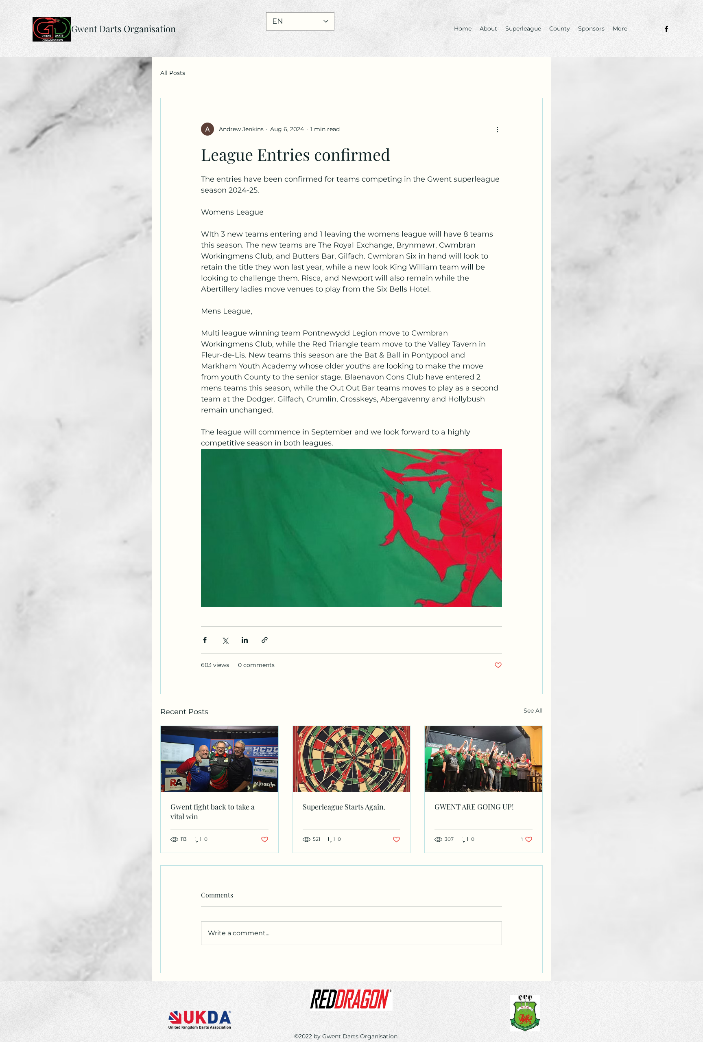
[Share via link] (265, 640)
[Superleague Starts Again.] (351, 759)
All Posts (172, 73)
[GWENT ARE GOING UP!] (483, 759)
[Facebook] (666, 29)
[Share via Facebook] (205, 640)
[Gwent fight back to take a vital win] (219, 759)
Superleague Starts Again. (344, 807)
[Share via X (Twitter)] (225, 640)
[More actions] (497, 129)
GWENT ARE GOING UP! (474, 807)
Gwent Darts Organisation (123, 28)
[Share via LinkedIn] (245, 640)
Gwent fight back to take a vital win (212, 811)
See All (533, 710)
